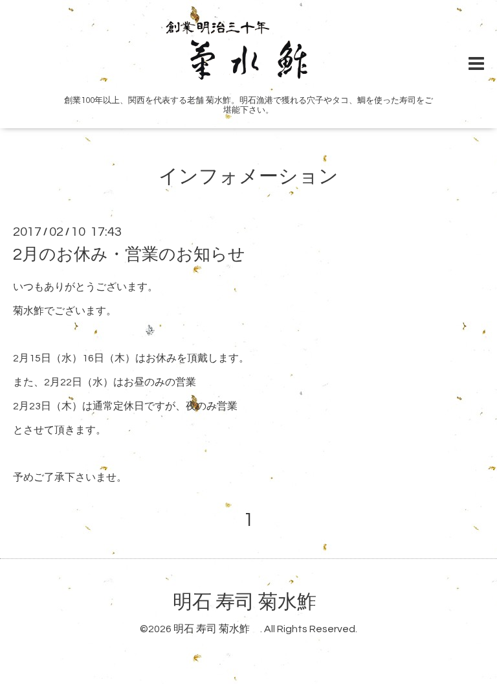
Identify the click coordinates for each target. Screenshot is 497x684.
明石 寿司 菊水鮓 (254, 602)
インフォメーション (248, 176)
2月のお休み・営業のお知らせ (129, 254)
